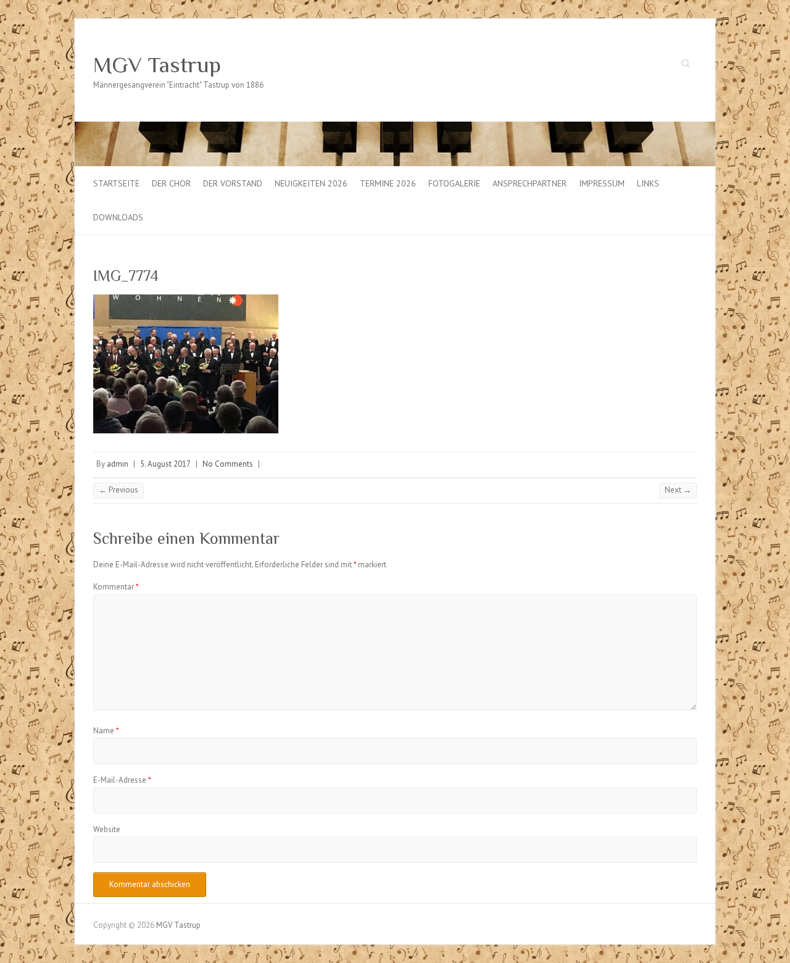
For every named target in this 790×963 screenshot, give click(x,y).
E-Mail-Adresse (122, 780)
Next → (678, 490)
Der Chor (171, 183)
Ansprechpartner (530, 183)
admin (117, 464)
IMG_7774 (126, 275)
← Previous (118, 490)
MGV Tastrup (157, 64)
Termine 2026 (388, 183)
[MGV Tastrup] (395, 127)
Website (106, 829)
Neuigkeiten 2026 (311, 183)
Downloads (118, 217)
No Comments (227, 464)
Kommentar (116, 587)
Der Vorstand (232, 183)
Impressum (602, 183)
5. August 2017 (165, 464)
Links (648, 183)
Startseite (116, 183)
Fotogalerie (454, 183)
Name (106, 730)
